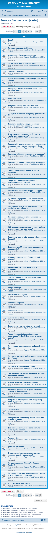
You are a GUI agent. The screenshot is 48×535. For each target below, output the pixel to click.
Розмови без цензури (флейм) (19, 20)
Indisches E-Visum (15, 311)
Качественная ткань (16, 318)
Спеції (10, 40)
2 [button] (22, 31)
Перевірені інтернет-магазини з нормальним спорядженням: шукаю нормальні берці (27, 145)
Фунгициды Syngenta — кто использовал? (26, 199)
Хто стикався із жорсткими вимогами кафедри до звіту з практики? (24, 454)
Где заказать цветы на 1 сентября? (23, 63)
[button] (15, 31)
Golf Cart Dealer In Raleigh (19, 483)
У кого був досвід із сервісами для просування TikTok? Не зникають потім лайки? (25, 336)
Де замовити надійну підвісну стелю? (24, 326)
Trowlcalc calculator (16, 71)
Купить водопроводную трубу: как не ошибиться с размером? (24, 135)
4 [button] (28, 31)
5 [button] (31, 31)
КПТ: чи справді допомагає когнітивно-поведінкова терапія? (24, 278)
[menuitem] (8, 11)
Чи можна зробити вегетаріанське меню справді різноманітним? (25, 390)
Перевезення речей (16, 303)
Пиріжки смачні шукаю (17, 295)
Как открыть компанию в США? (21, 366)
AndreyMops (28, 304)
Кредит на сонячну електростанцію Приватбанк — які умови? (23, 181)
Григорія (26, 448)
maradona (27, 50)
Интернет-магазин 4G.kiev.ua (20, 48)
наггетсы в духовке (16, 446)
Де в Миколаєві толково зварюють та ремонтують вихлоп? (24, 429)
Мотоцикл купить (15, 99)
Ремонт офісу (13, 438)
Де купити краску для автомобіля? (23, 106)
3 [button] (25, 31)
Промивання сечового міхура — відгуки (25, 191)
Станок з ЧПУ (13, 410)
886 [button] (36, 31)
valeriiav (26, 411)
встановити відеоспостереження (22, 55)
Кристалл (27, 100)
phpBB (17, 525)
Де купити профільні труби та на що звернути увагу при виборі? (23, 125)
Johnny (26, 42)
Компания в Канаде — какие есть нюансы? (26, 154)
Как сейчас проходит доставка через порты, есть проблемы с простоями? (27, 474)
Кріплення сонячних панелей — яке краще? (27, 162)
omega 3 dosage (14, 288)
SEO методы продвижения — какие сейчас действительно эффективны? (26, 228)
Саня (11, 23)
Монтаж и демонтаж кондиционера (23, 382)
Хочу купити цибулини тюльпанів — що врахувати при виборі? (25, 208)
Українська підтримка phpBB (35, 528)
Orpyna (26, 57)
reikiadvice (27, 73)
